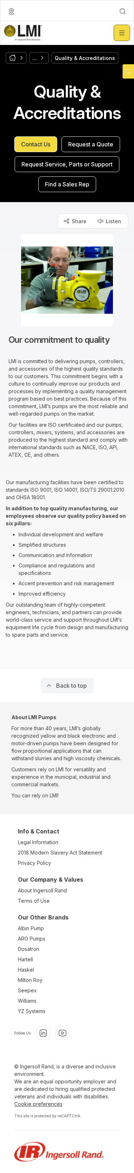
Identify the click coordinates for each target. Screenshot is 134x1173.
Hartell (25, 959)
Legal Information (38, 842)
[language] (11, 11)
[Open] (122, 33)
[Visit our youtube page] (62, 1033)
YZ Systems (31, 1011)
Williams (27, 1001)
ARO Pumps (31, 939)
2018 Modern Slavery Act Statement (60, 852)
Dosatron (28, 949)
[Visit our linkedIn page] (43, 1033)
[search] (122, 11)
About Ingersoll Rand (42, 890)
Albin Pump (31, 928)
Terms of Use (34, 901)
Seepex (27, 990)
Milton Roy (30, 980)
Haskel (26, 970)
